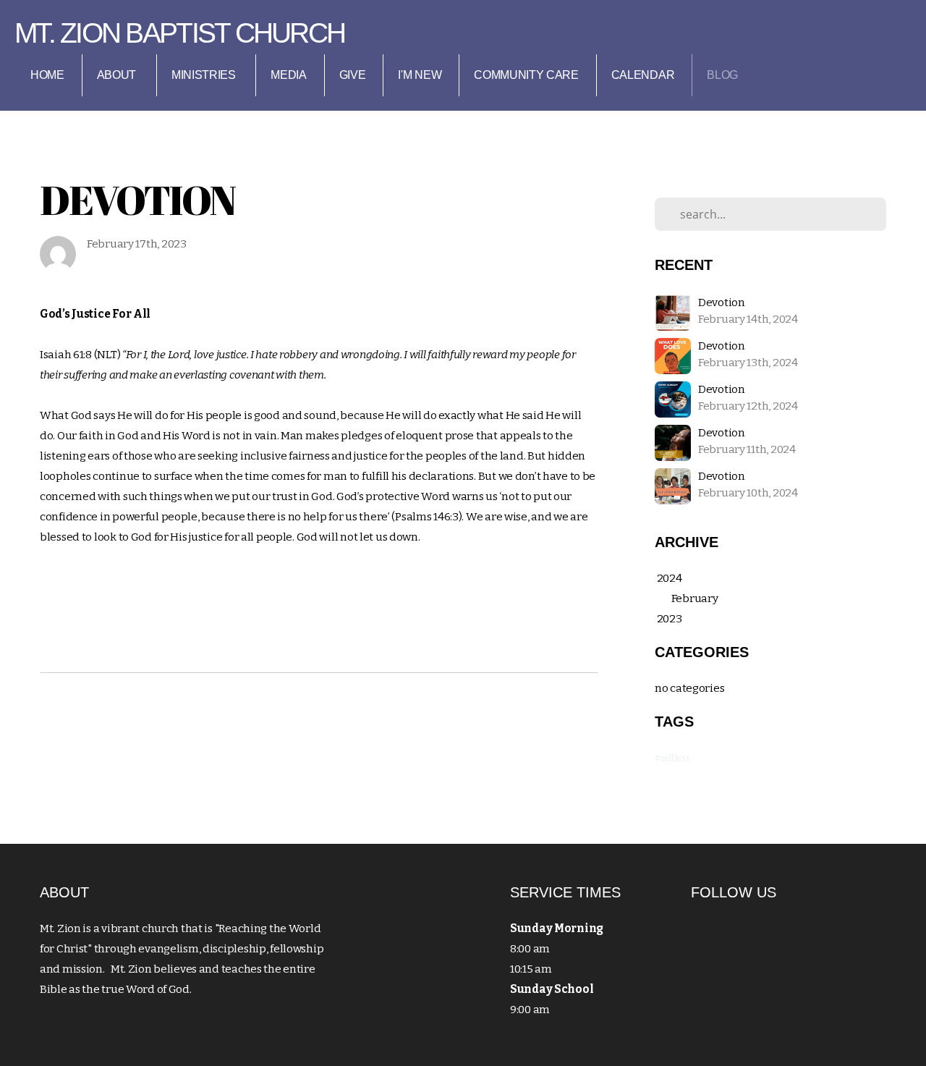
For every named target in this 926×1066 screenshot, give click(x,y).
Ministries (204, 75)
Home (47, 75)
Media (288, 75)
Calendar (642, 75)
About (118, 75)
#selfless (672, 758)
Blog (722, 75)
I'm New (419, 75)
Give (352, 75)
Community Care (526, 75)
